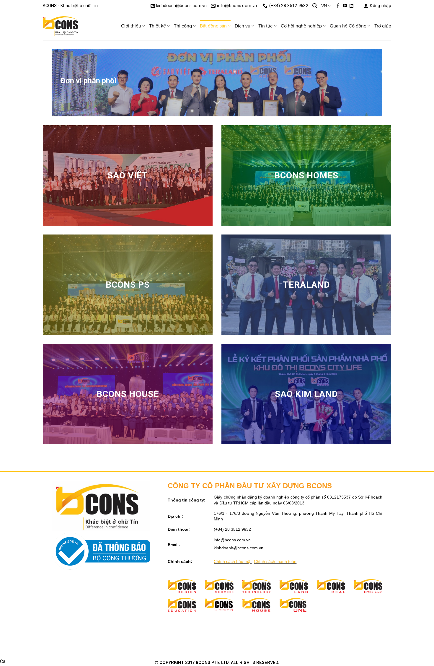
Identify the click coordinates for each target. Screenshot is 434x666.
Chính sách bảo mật (233, 561)
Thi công (183, 26)
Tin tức (265, 26)
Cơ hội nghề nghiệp (301, 26)
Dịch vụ (242, 26)
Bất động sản (213, 26)
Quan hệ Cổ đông (348, 26)
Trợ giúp (382, 26)
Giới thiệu (131, 26)
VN (324, 5)
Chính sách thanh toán (275, 561)
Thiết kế (157, 26)
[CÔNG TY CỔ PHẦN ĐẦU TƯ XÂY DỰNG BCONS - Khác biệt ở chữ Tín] (72, 26)
